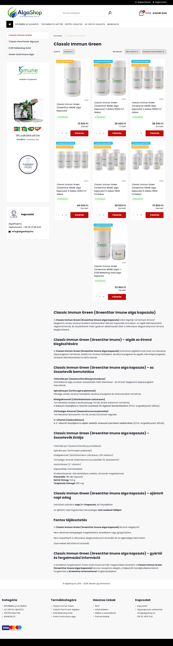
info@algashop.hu (22, 231)
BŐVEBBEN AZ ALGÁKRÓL (27, 24)
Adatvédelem (102, 609)
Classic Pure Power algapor (66, 609)
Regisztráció (161, 2)
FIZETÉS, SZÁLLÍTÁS (74, 24)
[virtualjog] (28, 156)
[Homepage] (9, 24)
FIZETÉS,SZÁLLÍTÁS (12, 613)
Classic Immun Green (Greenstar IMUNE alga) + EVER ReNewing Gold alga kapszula (108, 271)
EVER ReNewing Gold (20, 48)
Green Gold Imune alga (21, 54)
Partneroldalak (102, 616)
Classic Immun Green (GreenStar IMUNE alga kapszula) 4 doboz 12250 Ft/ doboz (71, 189)
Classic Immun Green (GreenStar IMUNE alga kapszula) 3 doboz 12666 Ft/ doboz (147, 107)
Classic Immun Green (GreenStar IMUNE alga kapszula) (69, 107)
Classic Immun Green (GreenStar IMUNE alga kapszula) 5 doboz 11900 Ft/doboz (107, 189)
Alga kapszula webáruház (149, 609)
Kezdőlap (58, 35)
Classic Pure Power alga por (24, 41)
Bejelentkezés (144, 2)
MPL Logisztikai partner (28, 135)
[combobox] (133, 51)
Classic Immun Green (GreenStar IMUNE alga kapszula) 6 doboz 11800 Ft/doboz (144, 189)
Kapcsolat (142, 606)
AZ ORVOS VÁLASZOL (95, 24)
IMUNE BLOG (113, 24)
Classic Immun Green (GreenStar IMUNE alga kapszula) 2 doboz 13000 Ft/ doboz (109, 107)
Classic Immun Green (20, 35)
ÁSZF (97, 606)
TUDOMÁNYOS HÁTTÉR (52, 24)
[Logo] (25, 13)
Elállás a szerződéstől (105, 613)
